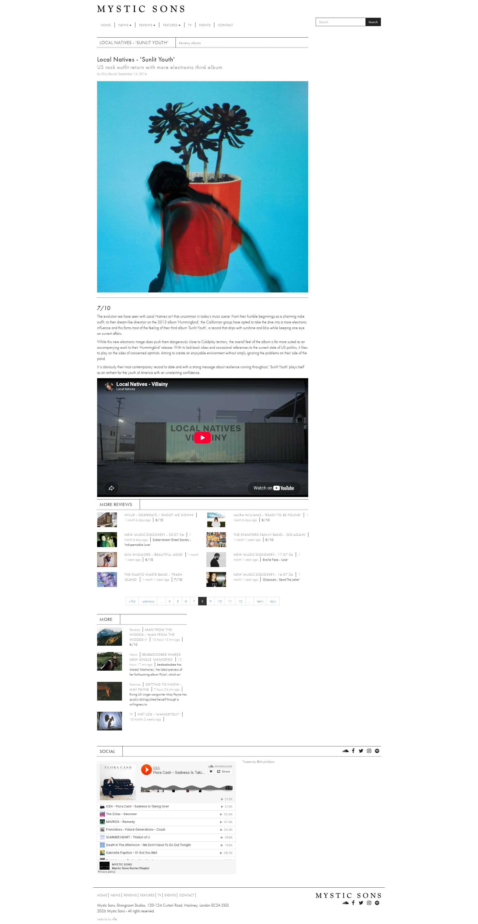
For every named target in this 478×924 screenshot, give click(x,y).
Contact (225, 25)
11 (230, 601)
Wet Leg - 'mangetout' (158, 714)
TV (189, 25)
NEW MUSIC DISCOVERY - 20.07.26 (154, 534)
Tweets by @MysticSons (258, 761)
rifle (114, 919)
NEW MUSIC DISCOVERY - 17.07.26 (263, 554)
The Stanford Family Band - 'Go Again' (270, 534)
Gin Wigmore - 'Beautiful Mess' (153, 554)
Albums (196, 43)
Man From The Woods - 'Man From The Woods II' (152, 634)
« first (132, 601)
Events (204, 25)
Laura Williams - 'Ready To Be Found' (267, 515)
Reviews (146, 25)
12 (240, 601)
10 (220, 601)
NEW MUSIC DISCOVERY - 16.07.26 (263, 574)
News (124, 25)
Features (170, 25)
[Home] (140, 8)
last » (273, 601)
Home (106, 25)
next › (260, 601)
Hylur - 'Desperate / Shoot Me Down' (159, 515)
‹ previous (148, 601)
